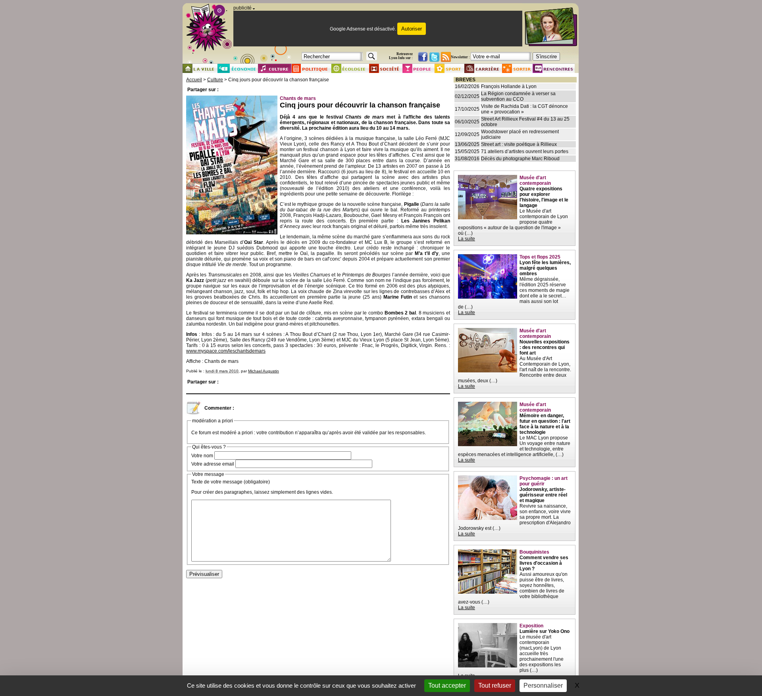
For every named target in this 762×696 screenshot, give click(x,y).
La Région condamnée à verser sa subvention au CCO (518, 96)
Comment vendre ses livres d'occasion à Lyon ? (544, 563)
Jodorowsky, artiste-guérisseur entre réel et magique (543, 495)
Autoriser (411, 29)
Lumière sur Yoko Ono (545, 631)
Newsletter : (460, 57)
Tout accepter (447, 685)
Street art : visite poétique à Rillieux (519, 144)
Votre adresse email (212, 464)
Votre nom (202, 455)
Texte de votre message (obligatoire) (230, 482)
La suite (466, 239)
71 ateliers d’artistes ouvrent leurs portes (524, 151)
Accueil (194, 79)
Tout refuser (494, 685)
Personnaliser (543, 685)
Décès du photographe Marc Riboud (520, 158)
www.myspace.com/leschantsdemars (226, 351)
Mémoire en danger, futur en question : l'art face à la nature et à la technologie (545, 424)
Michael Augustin (263, 371)
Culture (215, 79)
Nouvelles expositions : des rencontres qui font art (545, 347)
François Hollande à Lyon (509, 86)
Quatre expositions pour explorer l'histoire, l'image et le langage (544, 197)
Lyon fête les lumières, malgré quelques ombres (545, 268)
